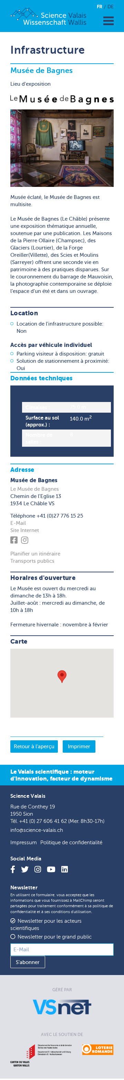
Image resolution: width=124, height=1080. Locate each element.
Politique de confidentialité (71, 843)
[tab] (62, 421)
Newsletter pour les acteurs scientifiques (46, 924)
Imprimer (79, 746)
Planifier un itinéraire (35, 554)
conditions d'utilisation (71, 912)
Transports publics (32, 561)
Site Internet (24, 530)
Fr (99, 6)
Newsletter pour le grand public (55, 937)
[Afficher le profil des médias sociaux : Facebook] (15, 541)
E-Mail (18, 523)
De (110, 6)
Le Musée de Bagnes (34, 489)
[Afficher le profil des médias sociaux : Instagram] (25, 541)
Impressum (23, 843)
